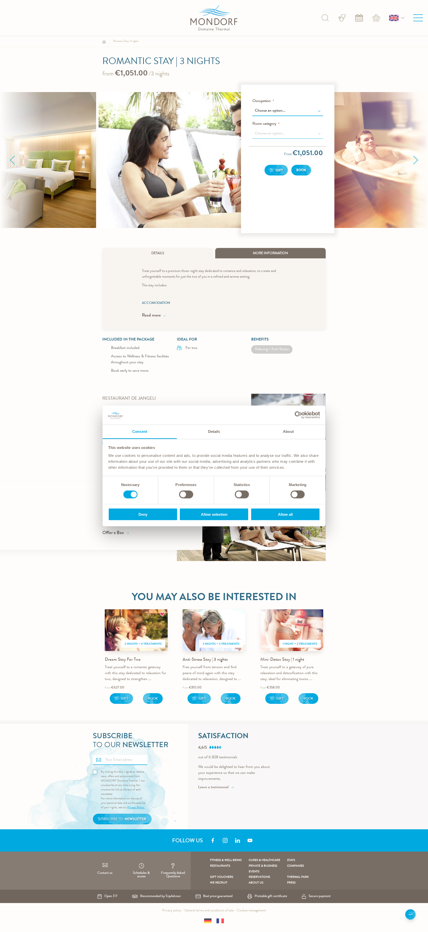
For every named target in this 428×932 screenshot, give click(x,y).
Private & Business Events (263, 869)
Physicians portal (342, 18)
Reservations (259, 877)
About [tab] (288, 431)
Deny (142, 514)
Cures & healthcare (264, 860)
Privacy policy (171, 910)
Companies (295, 866)
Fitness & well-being (226, 860)
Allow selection (214, 514)
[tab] (157, 253)
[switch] (186, 495)
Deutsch (208, 920)
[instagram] (225, 840)
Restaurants (220, 866)
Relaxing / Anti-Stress (272, 349)
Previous (12, 160)
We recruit (218, 883)
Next (415, 160)
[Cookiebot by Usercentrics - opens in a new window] (298, 415)
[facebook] (213, 840)
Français (220, 920)
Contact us (104, 873)
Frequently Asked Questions (173, 874)
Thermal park (298, 877)
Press (291, 883)
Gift (124, 699)
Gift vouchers (221, 877)
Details (157, 253)
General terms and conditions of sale (209, 910)
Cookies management (251, 910)
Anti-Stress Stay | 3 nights (205, 660)
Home (104, 41)
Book (359, 18)
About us (256, 883)
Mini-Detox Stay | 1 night (282, 660)
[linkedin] (237, 840)
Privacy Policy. (136, 807)
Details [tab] (214, 431)
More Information (270, 253)
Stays (291, 860)
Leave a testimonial (213, 787)
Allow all (285, 514)
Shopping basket (376, 18)
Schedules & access (141, 874)
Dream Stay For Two (123, 660)
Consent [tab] (139, 431)
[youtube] (250, 840)
